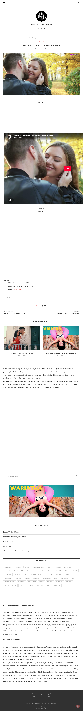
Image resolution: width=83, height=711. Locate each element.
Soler (14, 585)
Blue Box (8, 570)
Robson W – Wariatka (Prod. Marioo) (60, 353)
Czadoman (24, 570)
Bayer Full (68, 567)
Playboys (21, 582)
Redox (41, 582)
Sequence (59, 582)
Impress (17, 574)
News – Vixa (7, 546)
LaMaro (58, 574)
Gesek (75, 570)
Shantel (69, 582)
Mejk (55, 578)
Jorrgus (49, 574)
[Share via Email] (45, 306)
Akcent (18, 567)
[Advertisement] (41, 117)
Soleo (7, 585)
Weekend (57, 585)
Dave (33, 570)
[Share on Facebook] (40, 306)
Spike (21, 585)
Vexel (48, 585)
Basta (50, 567)
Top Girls (40, 585)
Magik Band (8, 578)
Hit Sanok (8, 574)
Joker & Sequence (37, 574)
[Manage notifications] (78, 706)
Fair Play (59, 570)
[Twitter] (41, 29)
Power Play (32, 582)
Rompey (49, 582)
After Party (8, 567)
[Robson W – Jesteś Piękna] (22, 338)
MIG (73, 578)
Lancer (8, 297)
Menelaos (64, 578)
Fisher (67, 570)
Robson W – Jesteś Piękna (22, 353)
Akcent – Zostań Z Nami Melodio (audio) (16, 551)
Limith (66, 574)
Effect (41, 570)
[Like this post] (38, 306)
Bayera (58, 567)
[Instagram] (44, 29)
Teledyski (35, 38)
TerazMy (30, 585)
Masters (36, 578)
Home (25, 38)
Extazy (49, 570)
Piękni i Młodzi (9, 582)
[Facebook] (38, 29)
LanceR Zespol (17, 289)
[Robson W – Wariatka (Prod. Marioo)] (61, 338)
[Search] (79, 3)
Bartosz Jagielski (38, 567)
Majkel (18, 578)
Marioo (27, 578)
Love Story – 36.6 (8, 541)
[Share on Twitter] (43, 306)
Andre (27, 567)
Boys (16, 570)
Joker (25, 574)
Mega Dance (47, 578)
